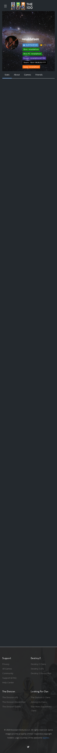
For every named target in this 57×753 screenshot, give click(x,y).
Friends (39, 74)
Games (27, 74)
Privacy (5, 664)
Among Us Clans (39, 702)
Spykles (46, 738)
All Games (7, 668)
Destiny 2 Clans (38, 664)
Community (7, 673)
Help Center (8, 682)
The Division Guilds (11, 706)
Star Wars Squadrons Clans (41, 708)
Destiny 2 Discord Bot (41, 673)
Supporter (31, 45)
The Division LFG (10, 697)
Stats (7, 74)
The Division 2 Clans (40, 697)
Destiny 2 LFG (37, 668)
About (17, 74)
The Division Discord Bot (13, 702)
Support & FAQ (9, 677)
